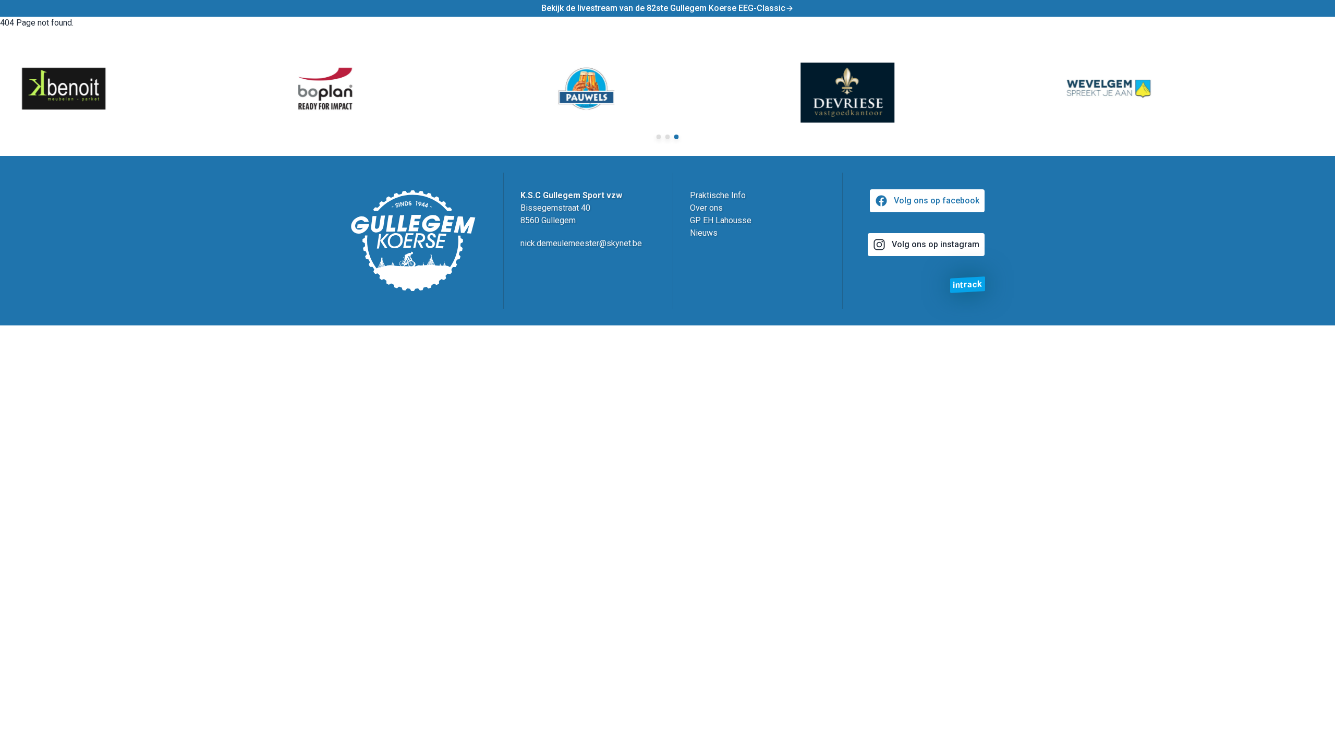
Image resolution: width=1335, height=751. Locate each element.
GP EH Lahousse (720, 220)
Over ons (706, 208)
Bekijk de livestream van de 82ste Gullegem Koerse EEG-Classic (663, 8)
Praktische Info (718, 195)
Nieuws (704, 233)
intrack (967, 284)
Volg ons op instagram (935, 244)
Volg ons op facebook (936, 200)
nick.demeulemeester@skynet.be (581, 243)
